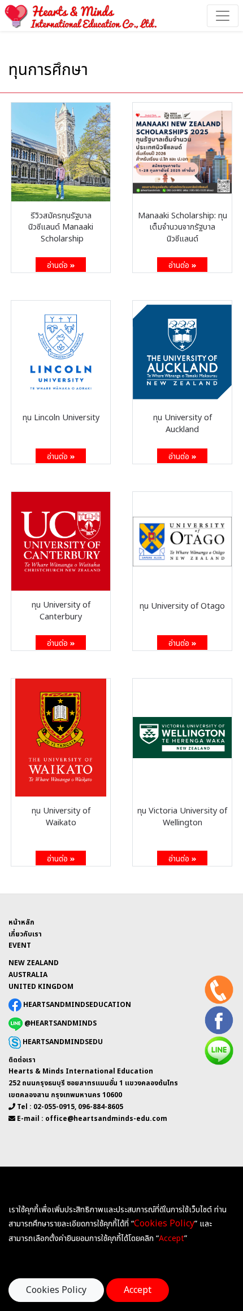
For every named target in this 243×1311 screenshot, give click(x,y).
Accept (137, 1290)
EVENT (19, 945)
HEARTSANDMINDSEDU (62, 1042)
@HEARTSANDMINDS (60, 1023)
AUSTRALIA (27, 975)
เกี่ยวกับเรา (25, 934)
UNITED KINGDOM (40, 987)
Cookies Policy (56, 1290)
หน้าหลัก (21, 922)
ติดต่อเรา (22, 1060)
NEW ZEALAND (33, 963)
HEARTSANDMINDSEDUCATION (76, 1004)
